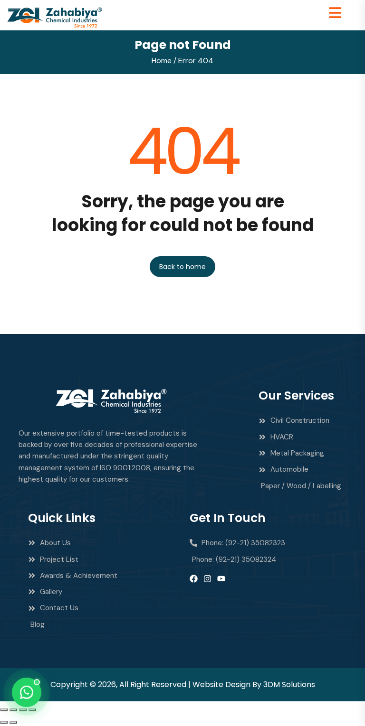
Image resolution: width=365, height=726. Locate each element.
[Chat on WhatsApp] (26, 692)
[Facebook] (194, 579)
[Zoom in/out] (4, 709)
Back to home (182, 266)
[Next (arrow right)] (13, 722)
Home (162, 60)
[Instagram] (207, 579)
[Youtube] (221, 579)
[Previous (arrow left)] (4, 722)
